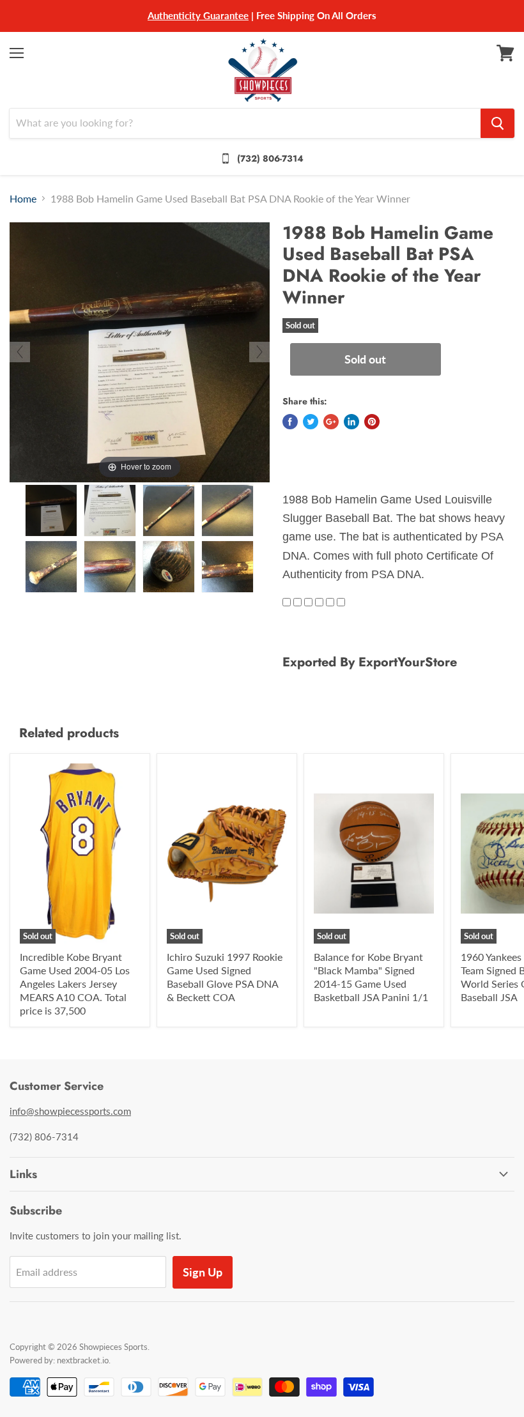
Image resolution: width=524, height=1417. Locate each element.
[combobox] (245, 123)
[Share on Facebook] (290, 421)
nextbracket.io (83, 1360)
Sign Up (202, 1272)
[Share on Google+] (331, 421)
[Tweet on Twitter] (310, 421)
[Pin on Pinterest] (372, 421)
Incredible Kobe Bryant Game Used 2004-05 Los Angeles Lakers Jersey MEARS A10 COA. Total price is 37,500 (75, 983)
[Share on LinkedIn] (351, 421)
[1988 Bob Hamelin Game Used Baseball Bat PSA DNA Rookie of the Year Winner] (51, 510)
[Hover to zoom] (140, 350)
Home (23, 198)
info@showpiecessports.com (70, 1111)
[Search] (497, 123)
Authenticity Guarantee (198, 15)
